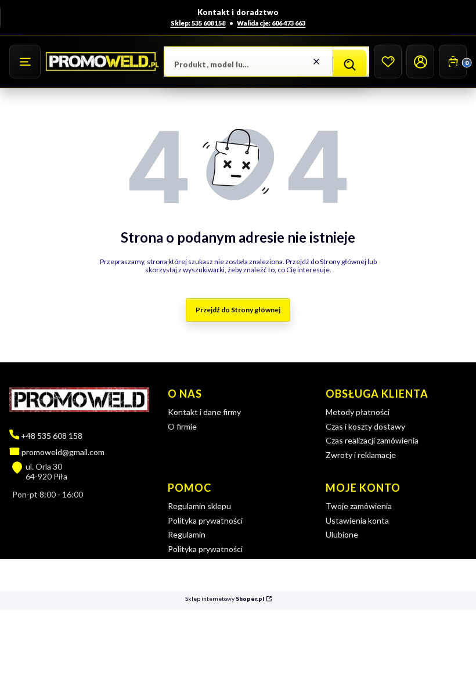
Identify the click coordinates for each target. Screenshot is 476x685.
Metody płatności (358, 412)
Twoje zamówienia (359, 506)
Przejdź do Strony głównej (238, 309)
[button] (25, 61)
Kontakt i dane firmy (204, 412)
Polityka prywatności (205, 520)
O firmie (182, 426)
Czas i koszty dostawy (365, 426)
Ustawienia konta (357, 520)
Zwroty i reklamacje (361, 455)
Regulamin (186, 534)
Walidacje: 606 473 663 (271, 23)
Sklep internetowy (224, 599)
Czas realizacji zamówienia (372, 440)
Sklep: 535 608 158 (198, 23)
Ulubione (342, 534)
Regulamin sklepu (199, 506)
